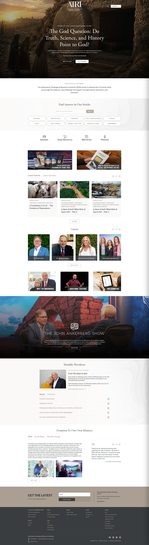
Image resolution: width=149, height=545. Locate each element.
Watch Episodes (67, 61)
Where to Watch (32, 516)
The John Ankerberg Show (34, 512)
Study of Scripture (56, 123)
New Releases (89, 512)
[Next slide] (119, 176)
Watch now (74, 347)
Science (37, 123)
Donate (115, 6)
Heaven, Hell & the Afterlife (93, 118)
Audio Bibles (50, 525)
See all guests (75, 265)
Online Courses (69, 512)
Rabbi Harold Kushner (68, 206)
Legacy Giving (50, 527)
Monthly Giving (50, 529)
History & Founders (109, 516)
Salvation (112, 118)
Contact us (93, 540)
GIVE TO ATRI (33, 480)
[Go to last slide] (113, 176)
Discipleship (74, 118)
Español (87, 516)
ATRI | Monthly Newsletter (53, 514)
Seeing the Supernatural (47, 399)
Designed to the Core (46, 403)
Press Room (107, 523)
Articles (49, 512)
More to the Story (32, 514)
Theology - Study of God (74, 123)
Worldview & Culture (93, 123)
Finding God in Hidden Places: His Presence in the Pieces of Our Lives (61, 408)
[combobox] (74, 111)
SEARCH (90, 111)
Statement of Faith (109, 519)
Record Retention (109, 528)
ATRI (48, 523)
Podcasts (30, 523)
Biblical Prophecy (56, 118)
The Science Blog (51, 516)
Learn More (101, 501)
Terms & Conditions (115, 540)
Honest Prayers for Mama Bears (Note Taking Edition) (56, 412)
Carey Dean (33, 203)
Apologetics (37, 118)
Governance (107, 521)
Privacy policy (103, 540)
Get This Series (82, 61)
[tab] (34, 176)
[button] (108, 6)
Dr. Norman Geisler (67, 203)
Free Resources (89, 514)
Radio (29, 525)
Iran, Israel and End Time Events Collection (52, 417)
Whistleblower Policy (109, 525)
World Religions (112, 123)
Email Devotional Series (71, 514)
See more (74, 221)
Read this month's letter (76, 389)
